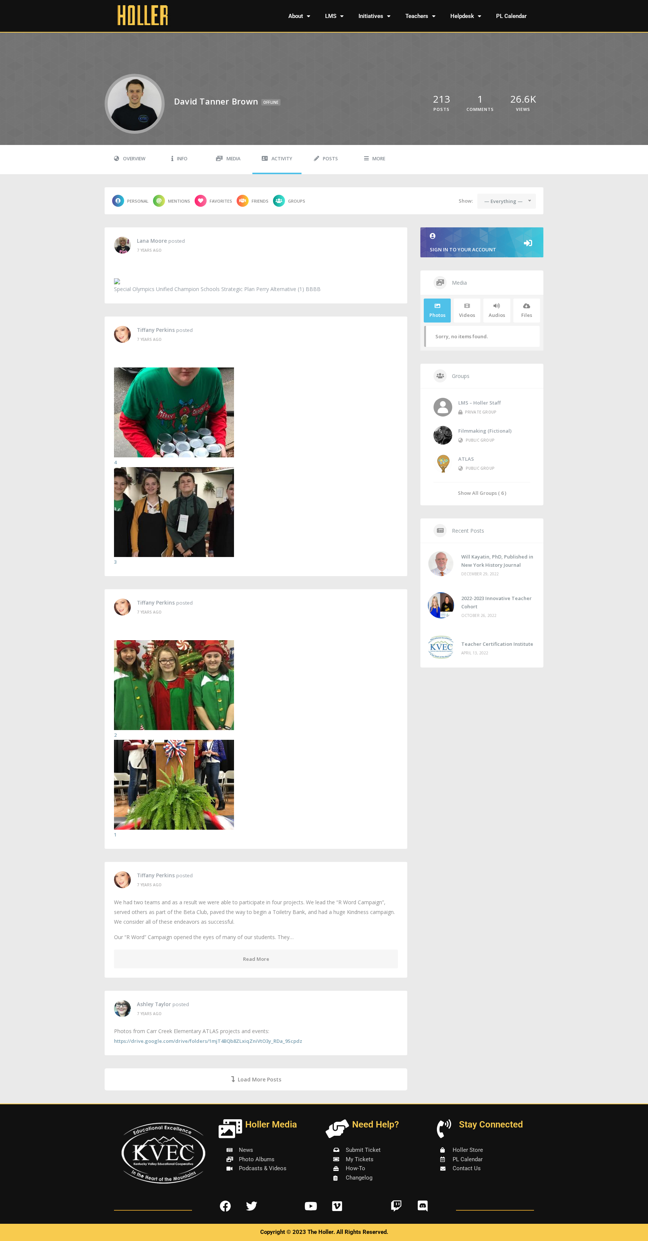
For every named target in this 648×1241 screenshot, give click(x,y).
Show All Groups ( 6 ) (482, 493)
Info (182, 158)
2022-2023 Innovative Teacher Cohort (496, 602)
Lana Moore (152, 240)
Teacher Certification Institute (497, 644)
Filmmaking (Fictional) (485, 430)
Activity (282, 158)
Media (233, 158)
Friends (260, 201)
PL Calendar (511, 16)
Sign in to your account (463, 249)
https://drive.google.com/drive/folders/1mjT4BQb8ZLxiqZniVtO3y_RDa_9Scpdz (208, 1041)
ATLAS (466, 458)
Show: (466, 201)
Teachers (416, 16)
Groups (296, 201)
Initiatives (370, 16)
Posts (330, 158)
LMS (330, 16)
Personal (137, 201)
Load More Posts (259, 1079)
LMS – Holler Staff (479, 402)
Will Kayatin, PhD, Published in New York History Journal (497, 560)
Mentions (179, 201)
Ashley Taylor (154, 1004)
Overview (134, 158)
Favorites (221, 201)
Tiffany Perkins (156, 330)
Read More (256, 959)
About (295, 16)
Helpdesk (462, 16)
